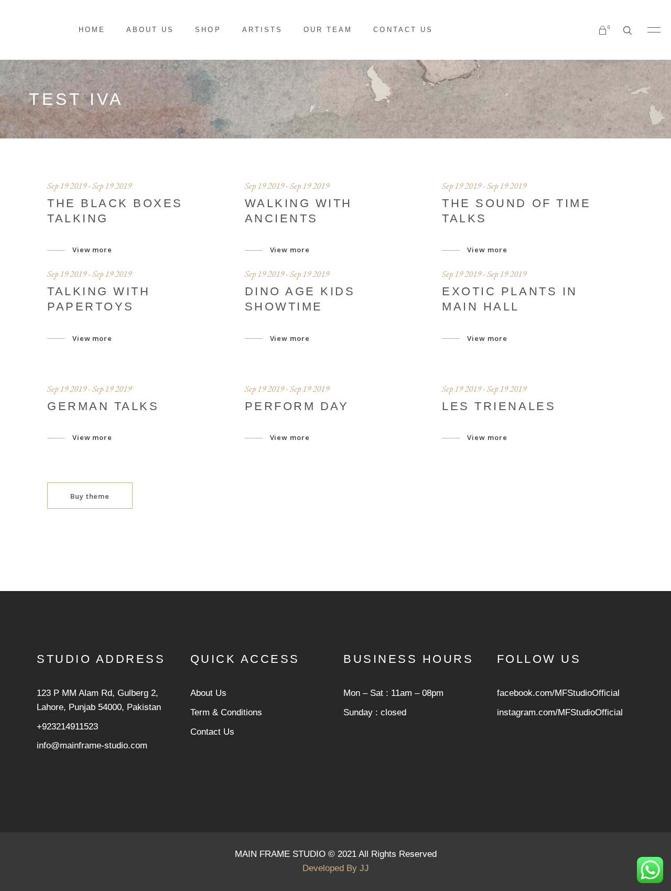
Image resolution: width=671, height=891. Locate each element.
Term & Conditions (226, 712)
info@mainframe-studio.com (92, 745)
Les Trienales (499, 406)
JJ (364, 868)
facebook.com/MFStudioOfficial (558, 693)
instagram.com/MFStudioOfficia (559, 712)
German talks (103, 406)
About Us (208, 693)
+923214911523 (67, 727)
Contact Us (212, 732)
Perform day (297, 406)
